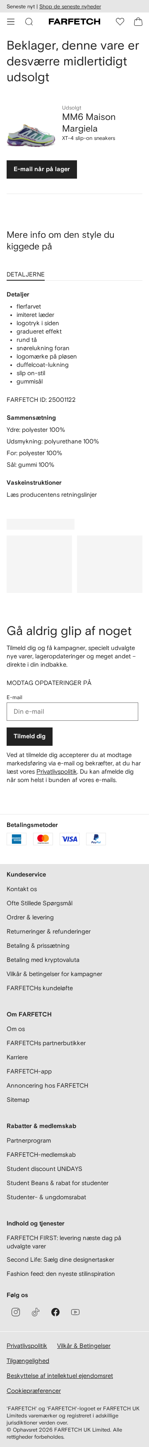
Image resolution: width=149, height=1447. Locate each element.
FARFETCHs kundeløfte (40, 988)
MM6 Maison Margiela (89, 122)
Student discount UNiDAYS (44, 1169)
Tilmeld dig (30, 736)
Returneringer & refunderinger (49, 931)
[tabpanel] (74, 395)
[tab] (27, 271)
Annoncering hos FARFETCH (47, 1085)
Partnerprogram (29, 1140)
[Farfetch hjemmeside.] (74, 21)
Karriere (17, 1057)
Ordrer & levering (30, 917)
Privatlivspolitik (56, 771)
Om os (16, 1029)
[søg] (29, 21)
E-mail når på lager (42, 169)
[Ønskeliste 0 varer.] (120, 21)
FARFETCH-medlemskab (41, 1154)
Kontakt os (22, 889)
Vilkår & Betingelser (84, 1345)
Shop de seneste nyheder (70, 6)
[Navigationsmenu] (11, 21)
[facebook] (55, 1312)
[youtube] (75, 1312)
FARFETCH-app (29, 1071)
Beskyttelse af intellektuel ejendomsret (60, 1375)
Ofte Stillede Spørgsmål (39, 903)
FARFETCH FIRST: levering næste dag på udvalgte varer (64, 1242)
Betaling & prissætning (38, 945)
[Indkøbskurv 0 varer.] (138, 21)
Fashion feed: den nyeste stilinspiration (61, 1273)
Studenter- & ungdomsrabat (46, 1197)
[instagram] (16, 1312)
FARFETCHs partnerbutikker (46, 1043)
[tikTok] (35, 1312)
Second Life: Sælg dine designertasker (60, 1259)
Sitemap (18, 1099)
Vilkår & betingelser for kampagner (54, 974)
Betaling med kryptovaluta (43, 959)
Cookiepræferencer (34, 1390)
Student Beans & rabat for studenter (57, 1183)
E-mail (14, 697)
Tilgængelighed (28, 1360)
